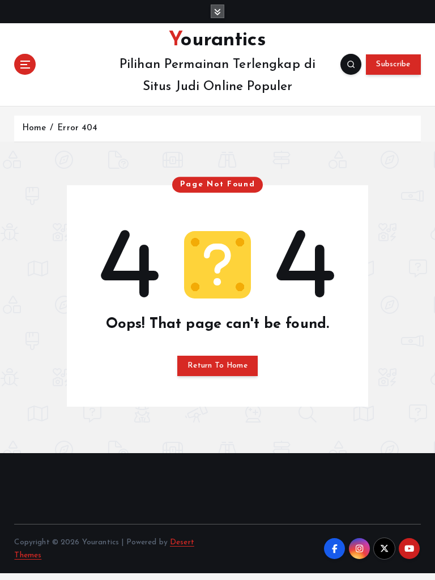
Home (34, 128)
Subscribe (393, 64)
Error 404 (77, 128)
